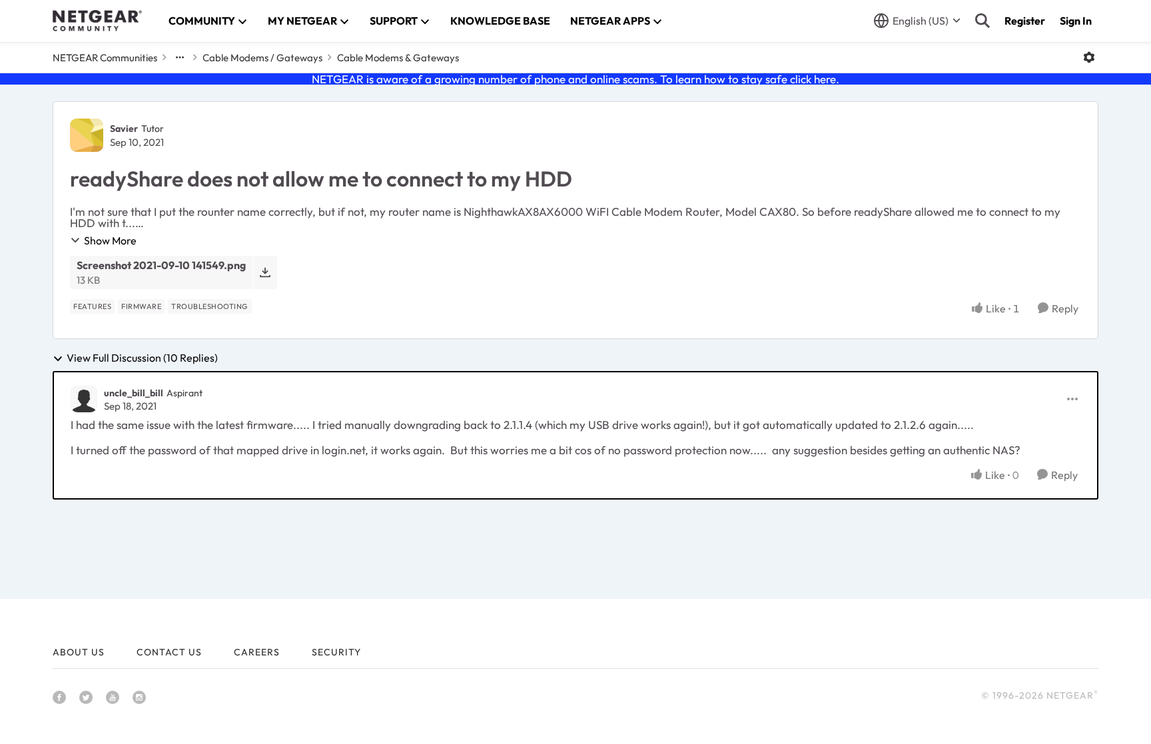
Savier (124, 128)
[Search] (982, 21)
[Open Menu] (1089, 57)
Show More (110, 240)
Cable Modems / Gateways (262, 57)
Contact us (169, 652)
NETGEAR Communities (105, 57)
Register (1024, 20)
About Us (79, 652)
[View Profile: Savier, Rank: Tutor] (86, 135)
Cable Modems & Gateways (398, 57)
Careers (257, 652)
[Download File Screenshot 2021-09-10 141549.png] (264, 272)
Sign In (1076, 20)
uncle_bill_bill (133, 393)
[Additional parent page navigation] (180, 57)
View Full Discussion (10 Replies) (142, 358)
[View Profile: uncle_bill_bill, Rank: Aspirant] (84, 399)
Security (336, 652)
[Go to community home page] (97, 20)
